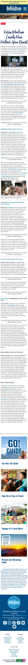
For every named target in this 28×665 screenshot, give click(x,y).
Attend (20, 641)
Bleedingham (5, 298)
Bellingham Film (9, 389)
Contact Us (20, 642)
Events (20, 637)
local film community (17, 50)
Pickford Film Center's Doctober (12, 259)
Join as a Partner (14, 651)
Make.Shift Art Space (15, 169)
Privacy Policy (14, 656)
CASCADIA (9, 207)
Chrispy (3, 155)
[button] (21, 660)
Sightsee (7, 641)
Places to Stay (7, 637)
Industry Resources (14, 649)
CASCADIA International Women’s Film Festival (12, 203)
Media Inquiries (14, 652)
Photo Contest (20, 638)
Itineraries (7, 638)
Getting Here (7, 640)
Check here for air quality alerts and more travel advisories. (14, 2)
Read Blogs (8, 642)
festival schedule (18, 113)
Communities (20, 640)
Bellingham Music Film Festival (11, 129)
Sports (14, 653)
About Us (14, 655)
